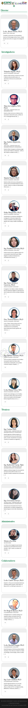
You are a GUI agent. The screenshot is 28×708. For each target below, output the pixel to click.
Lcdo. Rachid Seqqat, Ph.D (14, 645)
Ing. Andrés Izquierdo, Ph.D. (12, 143)
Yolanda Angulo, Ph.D (12, 72)
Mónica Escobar (10, 541)
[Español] (26, 2)
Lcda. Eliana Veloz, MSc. (13, 390)
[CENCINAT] (14, 4)
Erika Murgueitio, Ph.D (12, 213)
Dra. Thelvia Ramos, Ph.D (13, 319)
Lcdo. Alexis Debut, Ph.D (12, 32)
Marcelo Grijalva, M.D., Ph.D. (12, 107)
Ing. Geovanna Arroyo (12, 501)
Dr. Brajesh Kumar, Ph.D (13, 611)
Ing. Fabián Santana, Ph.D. (13, 356)
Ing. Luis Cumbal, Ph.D (12, 680)
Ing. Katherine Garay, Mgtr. (14, 465)
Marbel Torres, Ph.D (11, 178)
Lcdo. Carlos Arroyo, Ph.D (13, 580)
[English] (24, 2)
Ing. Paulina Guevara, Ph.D (14, 249)
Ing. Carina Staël (10, 429)
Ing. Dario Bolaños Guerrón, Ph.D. (11, 284)
